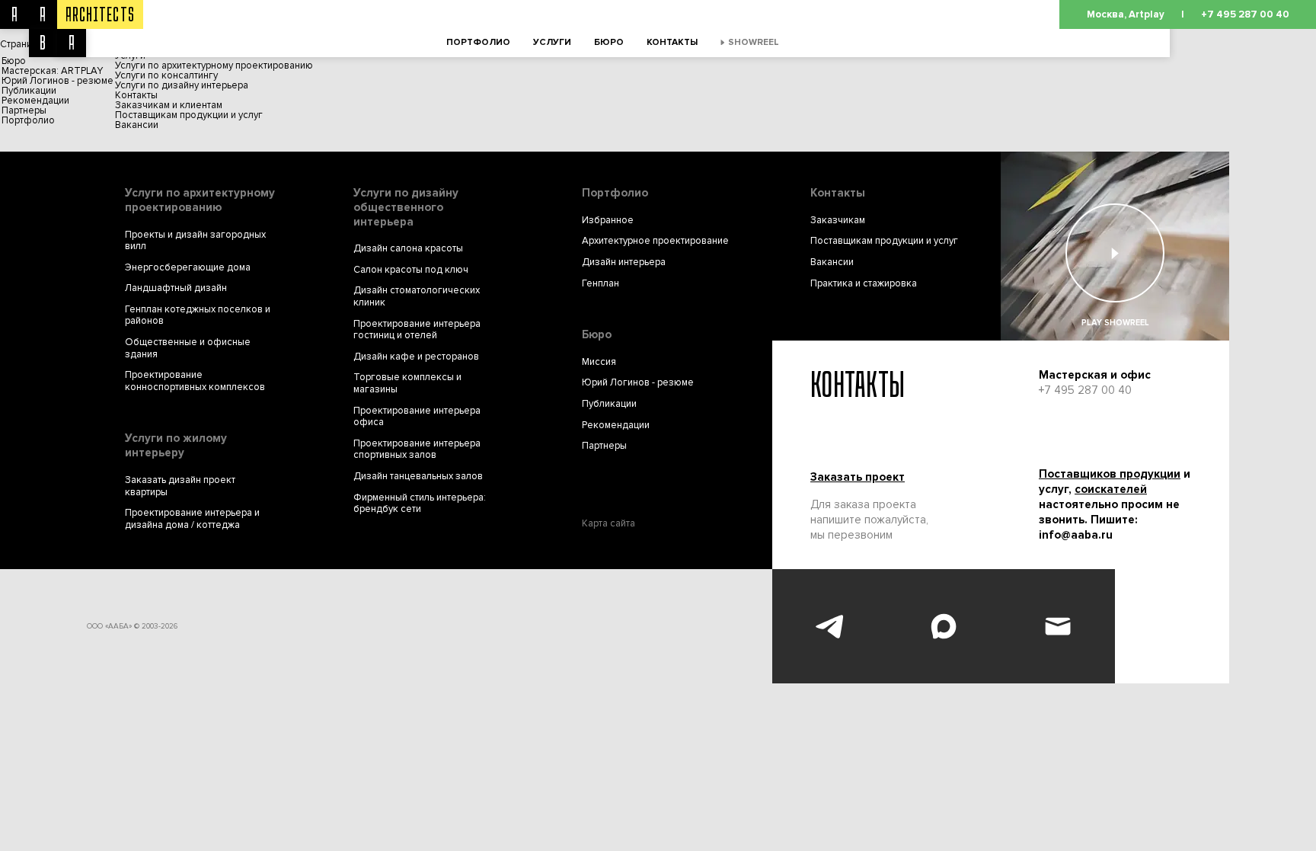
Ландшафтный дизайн (176, 288)
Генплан (600, 284)
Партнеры (24, 110)
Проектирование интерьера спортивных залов (417, 450)
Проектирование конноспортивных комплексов (195, 381)
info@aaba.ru (1076, 535)
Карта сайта (608, 523)
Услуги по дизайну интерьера (181, 85)
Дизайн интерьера (624, 262)
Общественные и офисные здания (188, 348)
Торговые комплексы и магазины (407, 383)
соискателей (1111, 489)
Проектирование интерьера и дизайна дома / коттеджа (192, 519)
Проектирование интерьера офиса (417, 417)
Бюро (609, 42)
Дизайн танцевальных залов (418, 476)
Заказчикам (837, 220)
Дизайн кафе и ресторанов (416, 357)
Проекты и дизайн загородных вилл (195, 241)
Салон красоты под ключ (410, 270)
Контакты (672, 42)
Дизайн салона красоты (408, 248)
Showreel (753, 42)
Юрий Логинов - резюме (57, 81)
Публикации (29, 91)
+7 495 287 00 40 (1245, 14)
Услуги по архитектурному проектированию (214, 65)
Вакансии (136, 125)
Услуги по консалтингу (166, 75)
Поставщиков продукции (1109, 474)
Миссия (599, 362)
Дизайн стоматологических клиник (416, 297)
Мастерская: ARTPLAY (52, 71)
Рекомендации (35, 100)
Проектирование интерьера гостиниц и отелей (417, 330)
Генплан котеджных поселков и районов (197, 316)
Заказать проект (857, 477)
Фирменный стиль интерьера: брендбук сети (419, 504)
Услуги (552, 42)
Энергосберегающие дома (188, 268)
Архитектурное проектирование (655, 241)
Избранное (608, 220)
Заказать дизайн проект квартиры (180, 486)
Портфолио (478, 42)
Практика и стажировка (863, 284)
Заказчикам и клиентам (168, 105)
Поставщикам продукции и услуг (189, 115)
